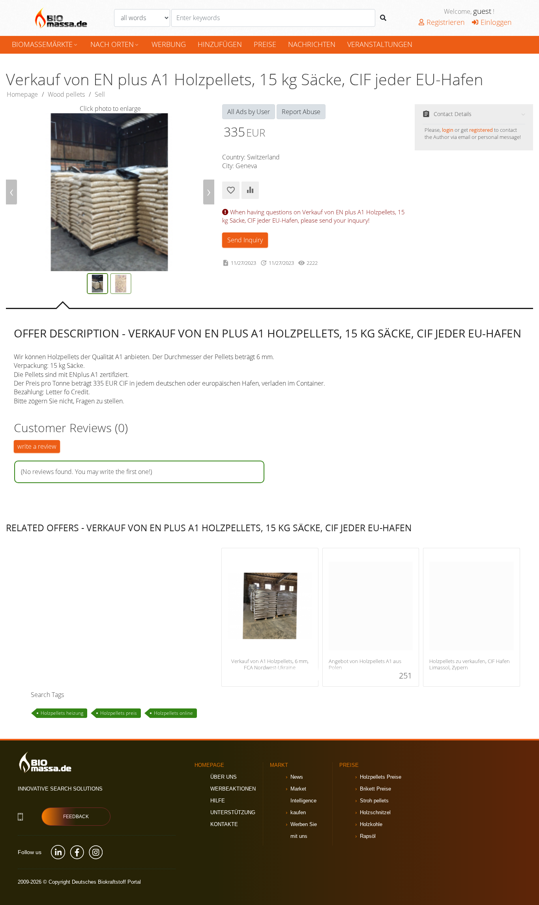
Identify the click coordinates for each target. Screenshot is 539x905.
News (296, 777)
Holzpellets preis (118, 713)
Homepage (22, 94)
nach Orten (115, 44)
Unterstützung (232, 812)
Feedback (76, 816)
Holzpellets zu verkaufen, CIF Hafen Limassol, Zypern (469, 664)
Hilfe (217, 801)
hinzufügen (220, 44)
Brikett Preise (375, 789)
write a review (36, 446)
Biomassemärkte (45, 44)
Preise (265, 44)
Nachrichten (311, 44)
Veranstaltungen (379, 44)
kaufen (298, 812)
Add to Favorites (231, 190)
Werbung (169, 44)
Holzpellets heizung (62, 713)
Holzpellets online (173, 713)
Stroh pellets (374, 801)
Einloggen (496, 22)
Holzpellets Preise (380, 777)
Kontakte (224, 824)
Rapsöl (368, 836)
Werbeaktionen (233, 789)
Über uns (223, 777)
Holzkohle (371, 824)
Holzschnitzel (375, 812)
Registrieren (446, 22)
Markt (279, 765)
